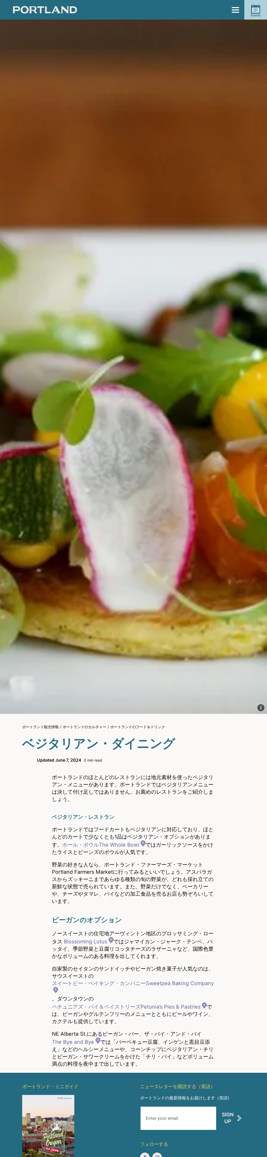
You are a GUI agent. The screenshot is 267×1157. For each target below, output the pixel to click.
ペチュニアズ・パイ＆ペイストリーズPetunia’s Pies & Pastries (126, 1007)
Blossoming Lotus (85, 941)
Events (256, 12)
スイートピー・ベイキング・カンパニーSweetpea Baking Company (133, 983)
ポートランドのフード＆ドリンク (137, 727)
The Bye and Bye (73, 1042)
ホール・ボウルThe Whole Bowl (100, 845)
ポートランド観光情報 (40, 727)
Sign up (228, 1118)
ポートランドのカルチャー (84, 727)
